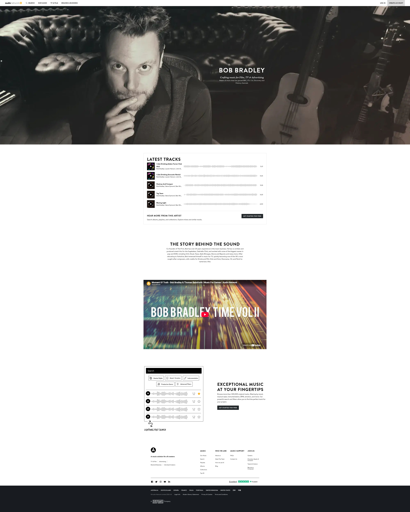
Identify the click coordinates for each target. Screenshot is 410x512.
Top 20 (202, 473)
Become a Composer (251, 468)
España (176, 490)
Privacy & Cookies (206, 494)
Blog (216, 466)
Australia (154, 490)
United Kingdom (212, 490)
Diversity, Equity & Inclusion (253, 459)
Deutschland (166, 490)
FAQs (232, 455)
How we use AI (219, 462)
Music (203, 451)
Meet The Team (220, 459)
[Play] (151, 166)
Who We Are (221, 451)
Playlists (202, 462)
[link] (13, 3)
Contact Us (233, 459)
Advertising (162, 461)
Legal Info (177, 494)
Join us (251, 451)
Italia (191, 490)
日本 (234, 490)
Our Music (42, 3)
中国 (239, 490)
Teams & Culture (253, 464)
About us (218, 455)
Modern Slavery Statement (191, 494)
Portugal (199, 490)
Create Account (396, 3)
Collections (203, 470)
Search (31, 3)
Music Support (237, 451)
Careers (250, 455)
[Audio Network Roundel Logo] (153, 450)
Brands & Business (70, 3)
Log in (383, 3)
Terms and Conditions (221, 494)
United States (225, 490)
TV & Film (54, 3)
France (184, 490)
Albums (202, 466)
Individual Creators (169, 465)
